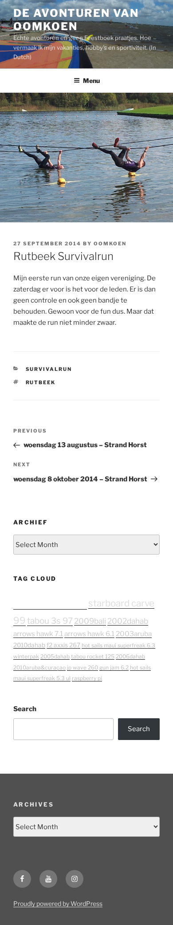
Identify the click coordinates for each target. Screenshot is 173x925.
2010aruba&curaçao (39, 667)
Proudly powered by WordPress (57, 903)
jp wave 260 (82, 667)
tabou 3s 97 (50, 621)
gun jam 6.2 (114, 667)
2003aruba (134, 634)
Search (24, 709)
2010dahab (29, 645)
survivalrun (49, 369)
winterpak (26, 656)
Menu (91, 80)
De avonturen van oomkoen (76, 20)
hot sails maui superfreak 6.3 (118, 645)
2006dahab (130, 656)
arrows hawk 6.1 (89, 634)
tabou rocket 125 (92, 656)
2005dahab (55, 656)
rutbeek (41, 382)
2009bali (90, 621)
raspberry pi (87, 678)
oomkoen (110, 243)
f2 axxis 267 (63, 645)
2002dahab (127, 621)
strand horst (50, 602)
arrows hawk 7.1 (38, 634)
